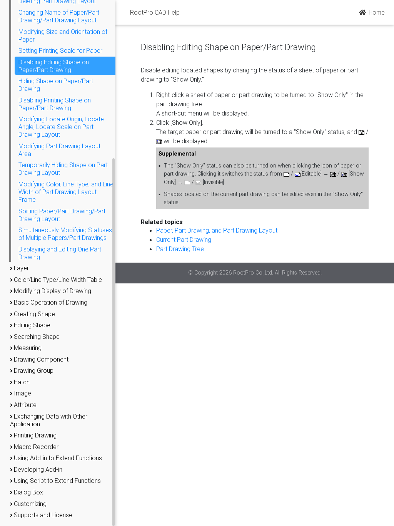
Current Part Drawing (183, 239)
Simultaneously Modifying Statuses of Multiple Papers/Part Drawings (65, 233)
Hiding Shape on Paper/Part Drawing (55, 84)
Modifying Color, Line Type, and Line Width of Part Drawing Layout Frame (66, 191)
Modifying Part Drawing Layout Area (59, 149)
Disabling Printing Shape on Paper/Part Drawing (54, 104)
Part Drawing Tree (180, 249)
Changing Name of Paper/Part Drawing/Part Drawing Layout (58, 16)
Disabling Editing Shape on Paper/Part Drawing (53, 66)
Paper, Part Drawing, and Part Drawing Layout (216, 230)
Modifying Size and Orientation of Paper (62, 35)
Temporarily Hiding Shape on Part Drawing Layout (63, 168)
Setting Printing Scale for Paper (60, 50)
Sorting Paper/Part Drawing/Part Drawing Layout (61, 215)
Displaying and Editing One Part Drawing (59, 253)
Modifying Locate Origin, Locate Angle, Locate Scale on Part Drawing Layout (61, 126)
